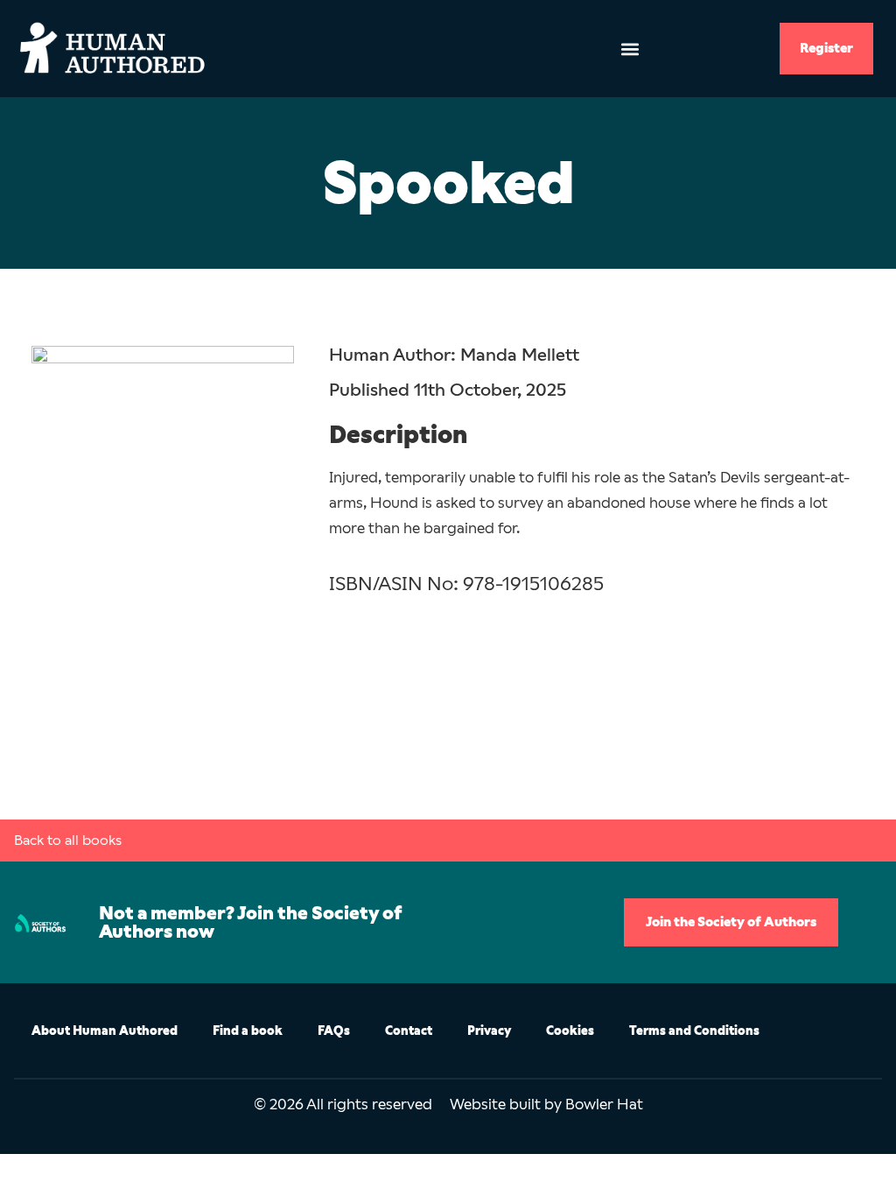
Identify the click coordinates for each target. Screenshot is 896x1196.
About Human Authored (105, 1031)
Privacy (489, 1031)
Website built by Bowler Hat (546, 1104)
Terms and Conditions (694, 1031)
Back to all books (68, 840)
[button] (629, 48)
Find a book (248, 1031)
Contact (408, 1031)
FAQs (334, 1031)
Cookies (570, 1031)
